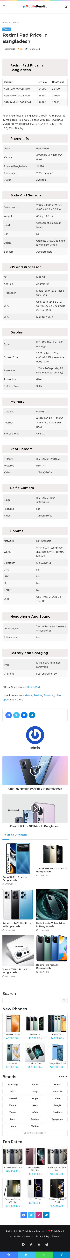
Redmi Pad (33, 687)
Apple (35, 1084)
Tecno (12, 1112)
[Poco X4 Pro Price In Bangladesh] (18, 858)
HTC (12, 1091)
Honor (13, 1126)
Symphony (57, 1119)
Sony (35, 1091)
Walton (35, 1126)
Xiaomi (16, 22)
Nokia (57, 1084)
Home (7, 22)
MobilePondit (57, 1231)
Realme (38, 695)
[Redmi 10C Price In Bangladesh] (52, 948)
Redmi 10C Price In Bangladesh (47, 967)
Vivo (58, 695)
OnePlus (57, 1112)
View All (63, 1076)
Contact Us (28, 1236)
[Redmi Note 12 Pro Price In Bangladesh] (18, 904)
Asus (35, 1105)
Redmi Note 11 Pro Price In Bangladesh (50, 925)
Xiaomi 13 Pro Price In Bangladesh (15, 971)
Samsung (49, 695)
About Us (15, 1236)
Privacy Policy (42, 1236)
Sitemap (56, 1236)
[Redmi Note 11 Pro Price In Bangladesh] (52, 904)
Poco (12, 1119)
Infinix (35, 1112)
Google (57, 1105)
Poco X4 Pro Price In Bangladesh (14, 879)
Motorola (57, 1091)
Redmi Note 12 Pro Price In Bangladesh (16, 925)
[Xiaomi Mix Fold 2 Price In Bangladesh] (52, 854)
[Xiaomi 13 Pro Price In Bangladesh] (18, 950)
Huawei (13, 1098)
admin (35, 747)
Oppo (5, 699)
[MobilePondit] (35, 7)
